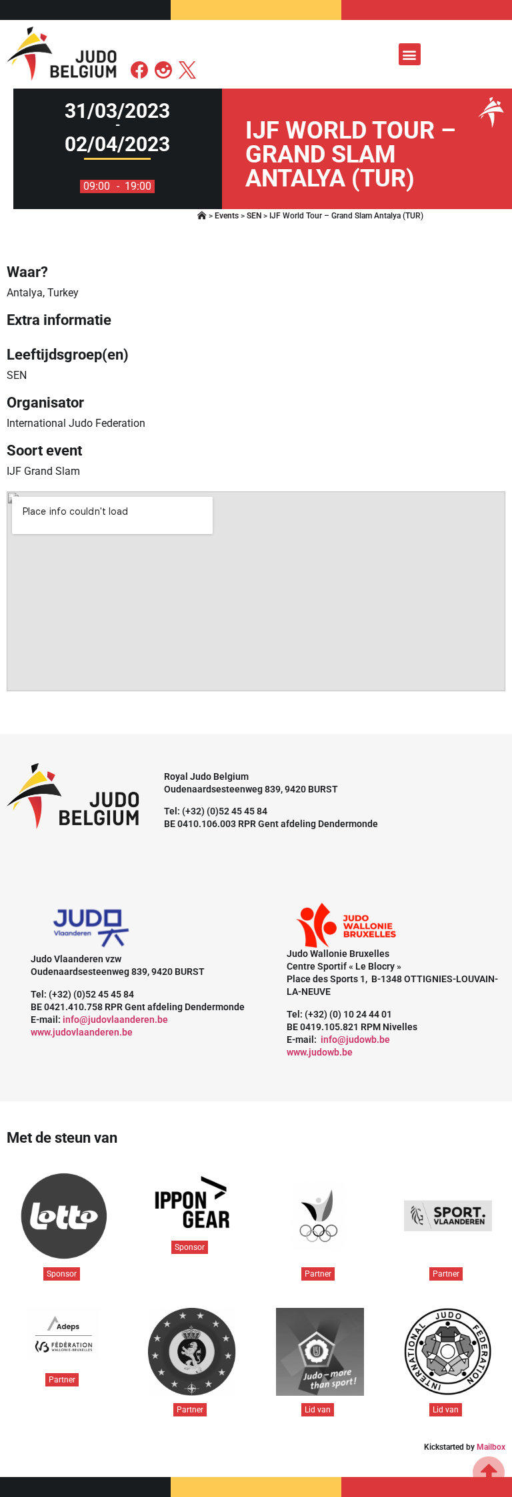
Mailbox (491, 1447)
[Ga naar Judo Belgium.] (202, 215)
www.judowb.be (320, 1052)
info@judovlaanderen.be (115, 1019)
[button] (410, 54)
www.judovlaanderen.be (82, 1032)
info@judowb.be (355, 1039)
